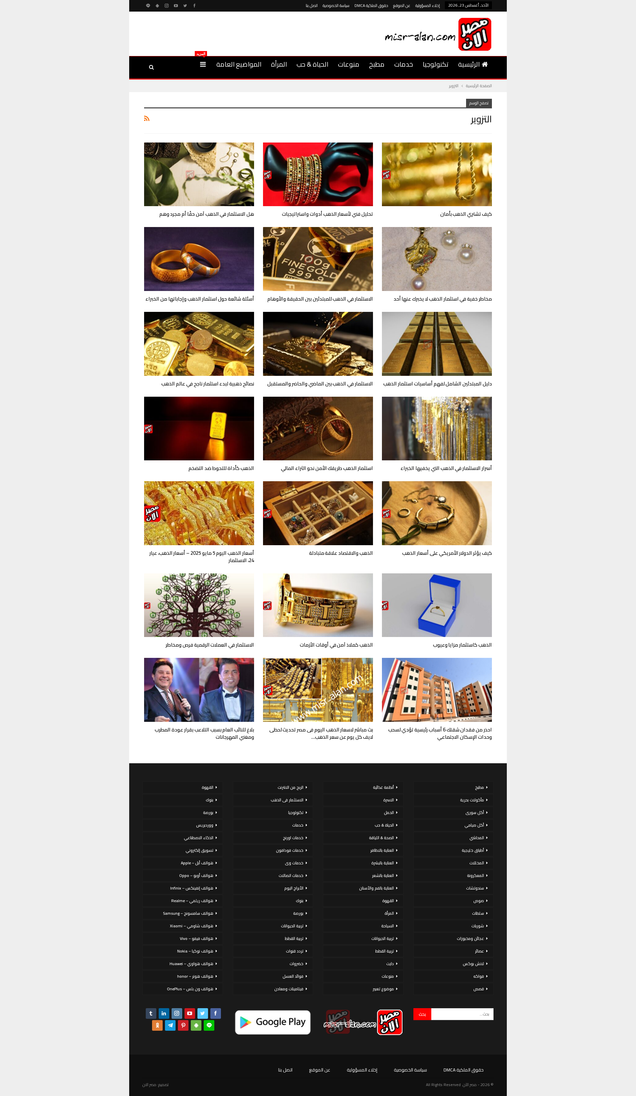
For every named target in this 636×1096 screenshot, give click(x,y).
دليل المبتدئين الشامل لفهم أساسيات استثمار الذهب (437, 383)
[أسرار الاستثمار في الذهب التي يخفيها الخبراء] (437, 429)
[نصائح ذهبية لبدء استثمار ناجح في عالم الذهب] (199, 344)
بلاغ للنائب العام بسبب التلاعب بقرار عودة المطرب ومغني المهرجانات (204, 733)
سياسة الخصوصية (336, 5)
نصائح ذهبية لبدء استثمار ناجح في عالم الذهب (207, 383)
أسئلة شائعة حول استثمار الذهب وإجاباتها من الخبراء (199, 299)
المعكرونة (475, 875)
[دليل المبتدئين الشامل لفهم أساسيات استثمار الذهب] (437, 344)
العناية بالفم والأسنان (376, 888)
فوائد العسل (293, 976)
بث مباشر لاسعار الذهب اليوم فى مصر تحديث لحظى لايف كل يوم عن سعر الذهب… (321, 733)
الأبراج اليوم (293, 888)
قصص (478, 989)
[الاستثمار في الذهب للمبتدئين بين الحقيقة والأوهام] (318, 259)
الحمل (389, 812)
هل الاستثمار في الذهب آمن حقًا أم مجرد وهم (206, 214)
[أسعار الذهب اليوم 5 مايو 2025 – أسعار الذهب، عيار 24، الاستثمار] (199, 513)
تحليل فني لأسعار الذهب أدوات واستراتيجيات (327, 214)
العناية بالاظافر (382, 850)
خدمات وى (294, 863)
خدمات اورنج (293, 837)
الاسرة (388, 800)
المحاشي (476, 837)
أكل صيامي (474, 825)
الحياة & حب (312, 64)
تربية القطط (384, 951)
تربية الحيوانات (382, 938)
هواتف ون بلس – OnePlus (190, 989)
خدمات (403, 64)
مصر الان (149, 1084)
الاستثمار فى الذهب (287, 800)
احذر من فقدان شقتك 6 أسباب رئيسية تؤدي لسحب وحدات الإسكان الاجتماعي (440, 733)
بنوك (299, 900)
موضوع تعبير (383, 989)
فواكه (478, 976)
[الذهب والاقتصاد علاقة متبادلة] (318, 513)
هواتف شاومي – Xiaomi (191, 926)
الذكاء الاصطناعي (198, 837)
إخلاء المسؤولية (427, 5)
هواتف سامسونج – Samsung (188, 913)
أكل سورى (474, 812)
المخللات (476, 863)
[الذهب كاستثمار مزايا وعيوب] (437, 605)
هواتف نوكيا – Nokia (195, 951)
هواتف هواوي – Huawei (191, 963)
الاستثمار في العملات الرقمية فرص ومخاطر (210, 645)
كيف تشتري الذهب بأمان (466, 214)
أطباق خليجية (473, 850)
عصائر (479, 951)
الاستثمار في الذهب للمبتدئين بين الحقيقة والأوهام (320, 299)
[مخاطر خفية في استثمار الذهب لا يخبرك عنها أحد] (437, 259)
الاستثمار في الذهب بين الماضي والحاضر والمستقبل (320, 383)
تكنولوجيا (436, 64)
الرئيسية (469, 64)
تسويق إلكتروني (199, 850)
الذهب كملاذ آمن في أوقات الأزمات (336, 645)
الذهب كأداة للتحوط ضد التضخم (221, 468)
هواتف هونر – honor (195, 976)
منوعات (348, 64)
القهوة (388, 900)
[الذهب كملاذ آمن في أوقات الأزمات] (318, 605)
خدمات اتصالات (291, 875)
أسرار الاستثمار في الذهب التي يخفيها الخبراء (446, 468)
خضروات (296, 963)
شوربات (477, 926)
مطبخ (377, 64)
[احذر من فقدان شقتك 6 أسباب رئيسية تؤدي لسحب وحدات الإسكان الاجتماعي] (437, 690)
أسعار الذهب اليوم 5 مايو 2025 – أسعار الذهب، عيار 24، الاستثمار (201, 556)
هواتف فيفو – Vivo (196, 938)
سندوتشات (475, 888)
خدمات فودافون (289, 850)
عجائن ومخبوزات (470, 938)
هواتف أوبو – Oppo (196, 875)
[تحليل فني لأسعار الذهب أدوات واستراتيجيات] (318, 174)
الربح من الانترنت (290, 787)
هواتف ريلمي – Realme (192, 900)
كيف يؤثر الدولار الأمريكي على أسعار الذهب (447, 553)
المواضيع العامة (238, 64)
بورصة (298, 913)
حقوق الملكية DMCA (371, 5)
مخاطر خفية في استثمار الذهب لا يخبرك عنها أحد (443, 299)
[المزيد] (203, 64)
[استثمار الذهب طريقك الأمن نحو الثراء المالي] (318, 429)
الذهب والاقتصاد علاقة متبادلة (341, 553)
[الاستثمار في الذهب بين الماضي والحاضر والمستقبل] (318, 344)
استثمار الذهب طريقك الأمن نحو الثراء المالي (327, 468)
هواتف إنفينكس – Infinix (191, 888)
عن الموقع (401, 5)
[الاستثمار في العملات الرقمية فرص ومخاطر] (199, 605)
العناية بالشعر (383, 875)
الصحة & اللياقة (381, 837)
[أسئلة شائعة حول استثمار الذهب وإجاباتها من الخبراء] (199, 259)
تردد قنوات (294, 951)
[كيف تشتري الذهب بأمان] (437, 174)
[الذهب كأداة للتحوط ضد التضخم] (199, 429)
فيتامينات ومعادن (288, 989)
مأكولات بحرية (472, 800)
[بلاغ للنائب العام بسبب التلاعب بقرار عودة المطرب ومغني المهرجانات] (199, 690)
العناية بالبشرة (382, 863)
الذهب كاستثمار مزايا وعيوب (462, 645)
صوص (478, 900)
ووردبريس (204, 825)
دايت (390, 963)
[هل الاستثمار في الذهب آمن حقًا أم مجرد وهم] (199, 174)
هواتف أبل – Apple (197, 863)
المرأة (279, 64)
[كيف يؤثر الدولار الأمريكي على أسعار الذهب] (437, 513)
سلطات (478, 913)
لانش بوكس (473, 963)
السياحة (387, 926)
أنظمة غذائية (383, 787)
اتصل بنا (312, 5)
